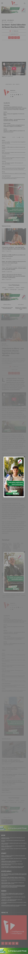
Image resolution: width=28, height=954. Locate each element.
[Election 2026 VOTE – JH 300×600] (14, 496)
